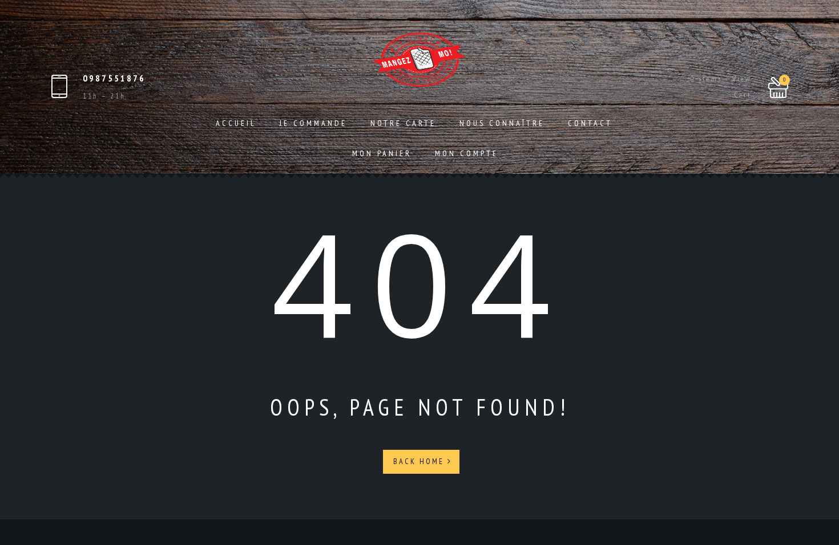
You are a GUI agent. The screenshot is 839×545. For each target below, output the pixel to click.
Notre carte (403, 123)
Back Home (420, 461)
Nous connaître (501, 123)
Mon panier (382, 153)
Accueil (236, 123)
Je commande (313, 123)
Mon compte (466, 153)
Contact (590, 123)
